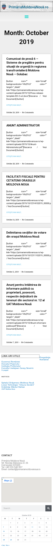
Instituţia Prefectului (10, 366)
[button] (26, 16)
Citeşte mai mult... (14, 105)
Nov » (7, 545)
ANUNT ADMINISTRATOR (23, 125)
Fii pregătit (4, 370)
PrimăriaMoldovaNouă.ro (28, 7)
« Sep (3, 545)
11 (32, 527)
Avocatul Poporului (10, 364)
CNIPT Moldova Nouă (8, 389)
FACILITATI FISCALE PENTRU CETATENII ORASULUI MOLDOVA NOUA (25, 180)
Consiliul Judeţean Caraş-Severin (17, 368)
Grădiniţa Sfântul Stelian (13, 387)
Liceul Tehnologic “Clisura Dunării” (17, 385)
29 (11, 540)
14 (4, 531)
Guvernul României (10, 362)
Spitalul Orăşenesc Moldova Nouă (17, 383)
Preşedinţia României (45, 358)
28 (4, 540)
